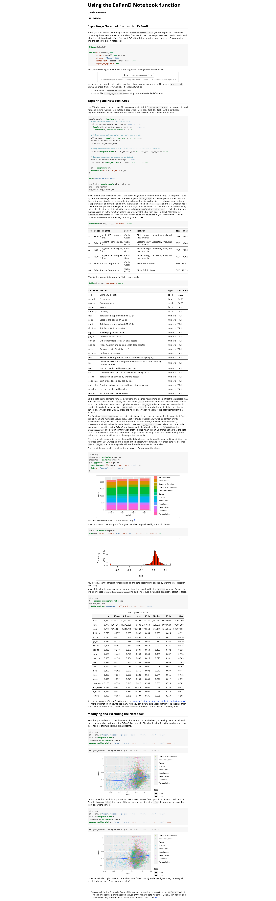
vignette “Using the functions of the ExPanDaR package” (159, 701)
